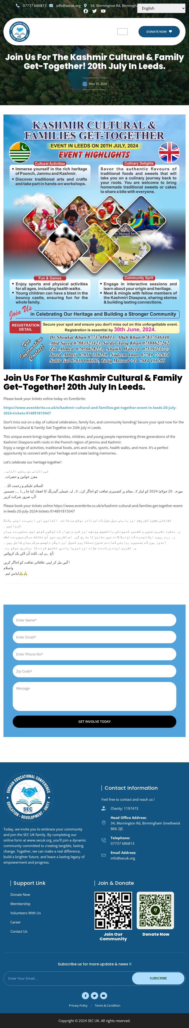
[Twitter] (94, 995)
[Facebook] (85, 11)
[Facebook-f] (85, 995)
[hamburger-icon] (122, 31)
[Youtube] (103, 995)
